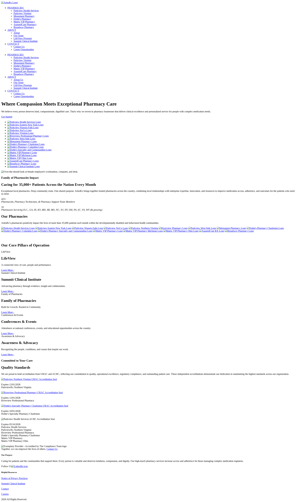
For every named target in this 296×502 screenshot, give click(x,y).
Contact (5, 488)
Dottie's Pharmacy (22, 19)
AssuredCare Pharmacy (25, 24)
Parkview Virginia (22, 13)
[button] (148, 261)
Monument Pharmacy (24, 16)
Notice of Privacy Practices (14, 478)
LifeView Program (23, 38)
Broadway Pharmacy (24, 27)
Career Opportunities (24, 49)
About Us (18, 79)
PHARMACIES (15, 7)
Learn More (7, 270)
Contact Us (19, 46)
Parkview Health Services (26, 10)
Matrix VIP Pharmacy (24, 21)
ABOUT (11, 30)
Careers (5, 494)
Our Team (18, 35)
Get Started (6, 116)
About (17, 32)
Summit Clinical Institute (26, 41)
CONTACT (13, 44)
